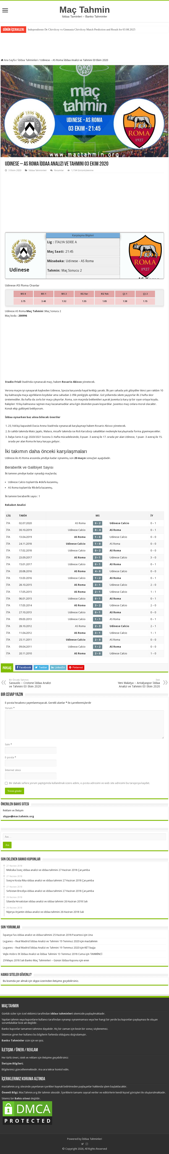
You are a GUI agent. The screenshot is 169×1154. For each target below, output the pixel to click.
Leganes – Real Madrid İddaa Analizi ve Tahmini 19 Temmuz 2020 (41, 941)
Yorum (10, 708)
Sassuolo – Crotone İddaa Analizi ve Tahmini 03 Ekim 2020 (30, 683)
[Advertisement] (84, 45)
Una (90, 934)
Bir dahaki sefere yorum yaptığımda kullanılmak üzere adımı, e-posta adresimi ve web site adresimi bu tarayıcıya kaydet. (79, 783)
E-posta (10, 757)
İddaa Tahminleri (28, 60)
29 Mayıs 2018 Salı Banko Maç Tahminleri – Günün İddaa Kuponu (41, 960)
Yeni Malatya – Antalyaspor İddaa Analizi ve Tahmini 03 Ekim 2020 (139, 683)
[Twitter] (82, 1143)
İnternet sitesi (13, 770)
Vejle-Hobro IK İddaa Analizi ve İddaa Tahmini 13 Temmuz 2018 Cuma (44, 954)
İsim (8, 744)
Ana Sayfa (9, 60)
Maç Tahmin (84, 10)
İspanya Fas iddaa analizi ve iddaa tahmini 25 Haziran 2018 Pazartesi (43, 934)
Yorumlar (59, 170)
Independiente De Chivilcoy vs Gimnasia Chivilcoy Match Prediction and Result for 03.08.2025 (81, 29)
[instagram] (86, 1143)
